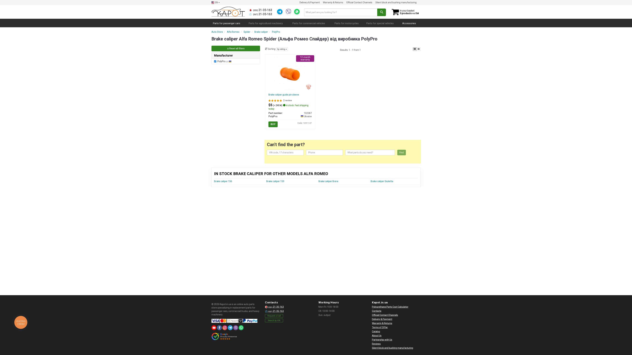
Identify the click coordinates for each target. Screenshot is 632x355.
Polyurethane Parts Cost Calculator (390, 307)
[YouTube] (213, 327)
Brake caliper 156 (223, 181)
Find (401, 152)
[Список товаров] (419, 49)
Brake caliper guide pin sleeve (283, 94)
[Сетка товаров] (415, 49)
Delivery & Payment (310, 2)
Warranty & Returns (333, 2)
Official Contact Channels (359, 2)
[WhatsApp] (297, 11)
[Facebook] (219, 327)
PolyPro (222, 61)
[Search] (381, 12)
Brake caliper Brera (328, 181)
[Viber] (288, 11)
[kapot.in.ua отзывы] (224, 336)
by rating (281, 49)
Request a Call (274, 316)
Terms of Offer (380, 327)
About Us (377, 335)
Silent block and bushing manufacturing (396, 2)
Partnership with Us (382, 339)
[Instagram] (224, 327)
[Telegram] (279, 11)
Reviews (376, 344)
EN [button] (216, 2)
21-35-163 (262, 10)
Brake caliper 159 (275, 181)
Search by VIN (274, 320)
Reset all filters (237, 48)
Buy (273, 124)
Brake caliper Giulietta (382, 181)
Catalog (376, 331)
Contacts (376, 311)
